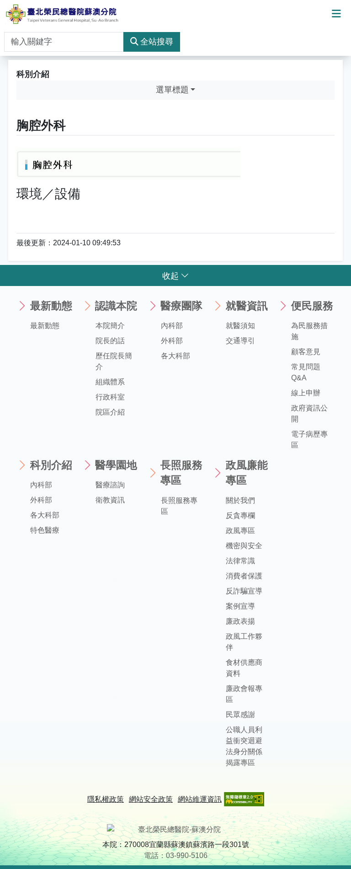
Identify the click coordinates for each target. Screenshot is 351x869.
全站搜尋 (156, 41)
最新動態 (44, 325)
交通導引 (240, 341)
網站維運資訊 (200, 799)
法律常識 (240, 561)
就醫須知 (240, 325)
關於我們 (240, 500)
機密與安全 (244, 546)
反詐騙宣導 (244, 591)
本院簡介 (110, 325)
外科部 (172, 341)
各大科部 (175, 356)
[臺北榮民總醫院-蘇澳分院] (62, 14)
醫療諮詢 (110, 485)
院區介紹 (110, 412)
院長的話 (110, 341)
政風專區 (240, 530)
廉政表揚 (240, 621)
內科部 (172, 325)
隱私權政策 (105, 799)
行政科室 (110, 397)
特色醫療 (44, 530)
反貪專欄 (240, 515)
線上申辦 (305, 393)
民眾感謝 (240, 714)
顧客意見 (305, 352)
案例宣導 (240, 606)
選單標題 (172, 89)
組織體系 (110, 382)
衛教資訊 (110, 500)
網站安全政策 (151, 799)
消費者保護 (244, 576)
